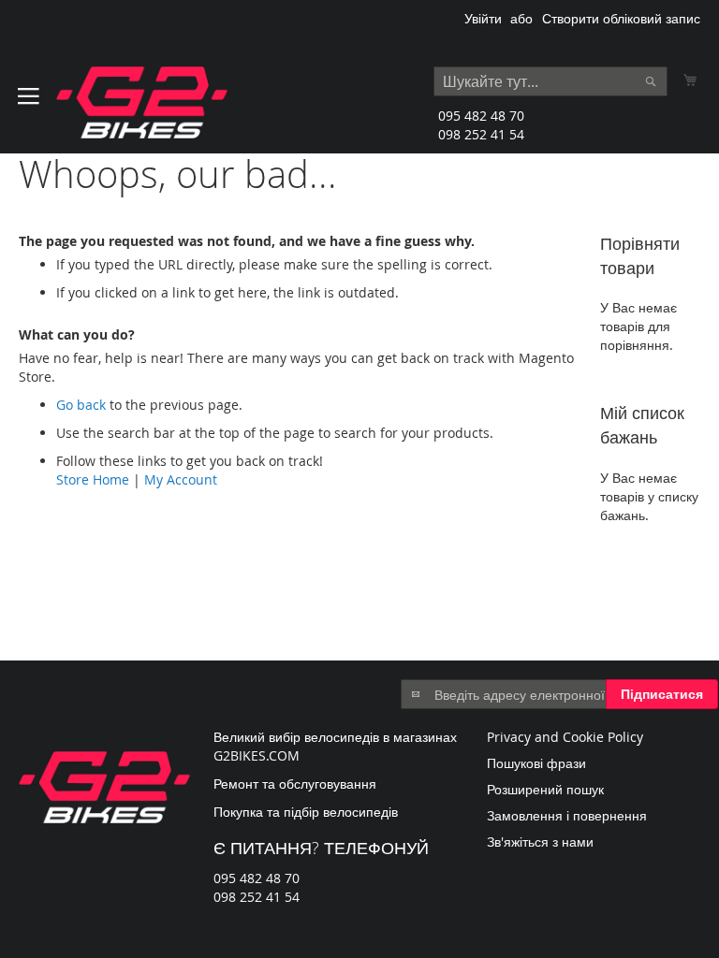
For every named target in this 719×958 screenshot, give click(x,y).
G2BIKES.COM (256, 755)
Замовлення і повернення (567, 815)
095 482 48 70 (481, 115)
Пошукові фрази (536, 763)
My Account (180, 479)
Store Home (92, 479)
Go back (81, 405)
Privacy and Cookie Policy (565, 737)
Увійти (483, 18)
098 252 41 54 (481, 134)
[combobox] (550, 81)
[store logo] (141, 102)
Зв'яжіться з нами (540, 841)
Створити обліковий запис (621, 18)
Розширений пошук (545, 789)
